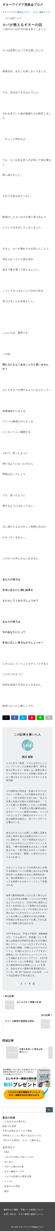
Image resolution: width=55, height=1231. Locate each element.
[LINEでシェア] (40, 717)
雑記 (6, 1191)
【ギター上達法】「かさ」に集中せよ (21, 1140)
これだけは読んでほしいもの (19, 1156)
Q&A (6, 1151)
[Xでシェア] (6, 717)
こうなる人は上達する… (14, 1121)
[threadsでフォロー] (34, 983)
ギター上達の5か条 (14, 1166)
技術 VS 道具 (9, 1126)
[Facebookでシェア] (14, 717)
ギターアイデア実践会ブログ (22, 4)
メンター (8, 1181)
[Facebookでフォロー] (30, 983)
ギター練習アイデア (13, 18)
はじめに (8, 1161)
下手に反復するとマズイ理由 (17, 1130)
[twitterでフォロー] (25, 983)
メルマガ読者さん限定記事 (17, 1176)
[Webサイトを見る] (21, 983)
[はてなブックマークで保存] (23, 717)
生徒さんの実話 (12, 1186)
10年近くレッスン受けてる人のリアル (21, 1135)
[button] (49, 717)
